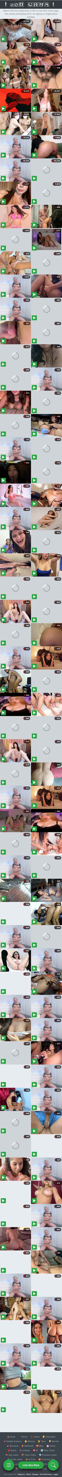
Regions (21, 1474)
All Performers (46, 1474)
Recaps (35, 1474)
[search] (53, 1465)
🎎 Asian (11, 1436)
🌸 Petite (50, 1446)
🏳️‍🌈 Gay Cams (11, 1455)
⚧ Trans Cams (28, 1455)
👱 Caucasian (48, 1436)
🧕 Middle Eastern (12, 1441)
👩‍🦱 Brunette (12, 1446)
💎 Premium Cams (48, 1455)
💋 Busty (12, 1450)
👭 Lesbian (24, 1450)
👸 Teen (42, 1441)
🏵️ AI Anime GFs (46, 1459)
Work (28, 1474)
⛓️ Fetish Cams (14, 1459)
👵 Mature (29, 1441)
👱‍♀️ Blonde (54, 1441)
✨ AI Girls (30, 1459)
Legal (55, 1474)
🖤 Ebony (23, 1436)
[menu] (8, 1465)
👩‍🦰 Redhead (27, 1446)
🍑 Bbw (40, 1446)
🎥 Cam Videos (47, 1464)
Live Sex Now (31, 1465)
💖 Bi (35, 1450)
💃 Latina (34, 1436)
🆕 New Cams (48, 1450)
